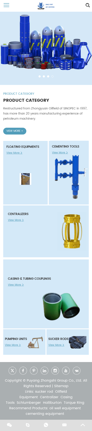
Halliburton (52, 402)
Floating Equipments (22, 146)
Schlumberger (29, 402)
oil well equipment (65, 408)
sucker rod (44, 391)
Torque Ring (74, 402)
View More (13, 153)
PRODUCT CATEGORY (18, 93)
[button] (40, 76)
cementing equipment (45, 414)
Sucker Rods (58, 338)
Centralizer (49, 397)
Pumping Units (16, 338)
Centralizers (18, 214)
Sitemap (61, 386)
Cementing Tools (65, 146)
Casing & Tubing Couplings (29, 278)
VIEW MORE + (14, 131)
